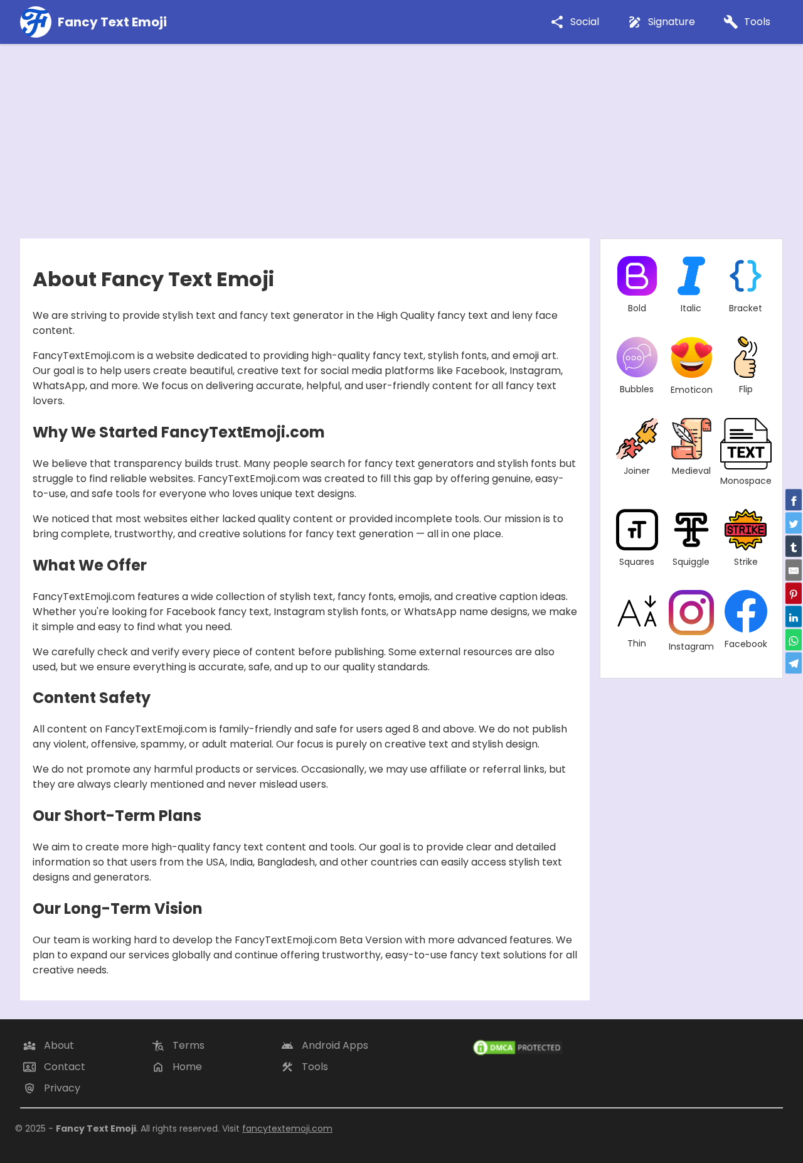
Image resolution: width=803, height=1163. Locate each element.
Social (574, 22)
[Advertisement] (401, 138)
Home (177, 1067)
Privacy (51, 1088)
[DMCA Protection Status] (627, 1047)
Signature (661, 22)
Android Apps (324, 1045)
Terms (178, 1045)
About (48, 1045)
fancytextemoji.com (287, 1128)
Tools (746, 22)
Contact (54, 1067)
